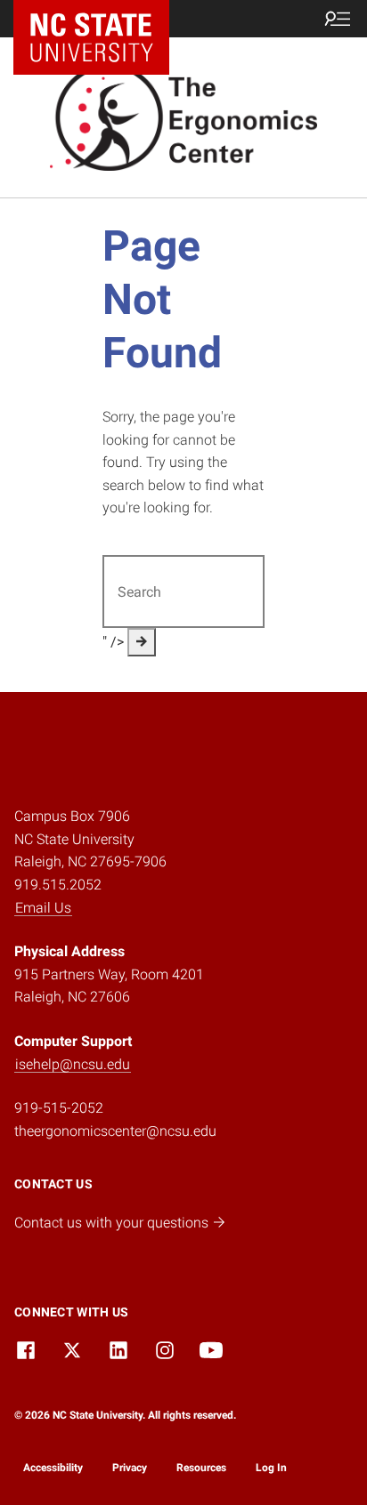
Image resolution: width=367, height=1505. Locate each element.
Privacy (129, 1467)
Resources (201, 1467)
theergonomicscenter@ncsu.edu (115, 1131)
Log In (271, 1467)
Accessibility (53, 1467)
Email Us (43, 907)
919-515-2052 (58, 1107)
